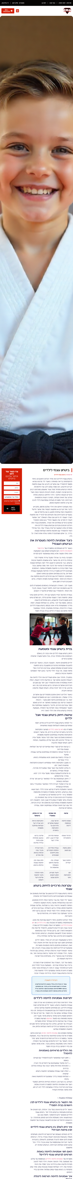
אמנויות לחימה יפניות (49, 1033)
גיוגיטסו (49, 1018)
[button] (17, 10)
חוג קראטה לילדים (56, 729)
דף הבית (69, 474)
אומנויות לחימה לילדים (54, 1159)
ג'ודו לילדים (41, 923)
